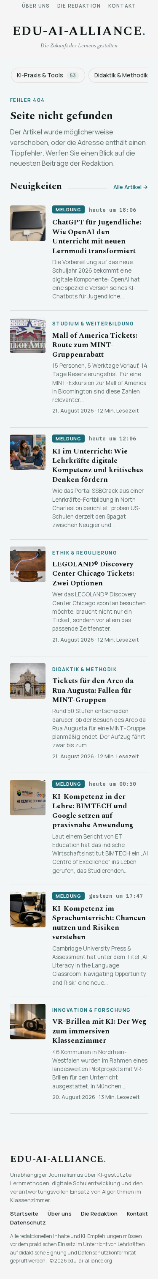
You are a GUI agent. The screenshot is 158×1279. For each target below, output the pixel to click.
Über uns (36, 5)
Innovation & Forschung (91, 1010)
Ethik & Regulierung (84, 552)
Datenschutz (28, 1222)
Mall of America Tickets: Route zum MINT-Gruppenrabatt (94, 345)
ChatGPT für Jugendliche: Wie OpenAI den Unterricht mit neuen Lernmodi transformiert (96, 236)
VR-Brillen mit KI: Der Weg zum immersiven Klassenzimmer (99, 1031)
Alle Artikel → (130, 187)
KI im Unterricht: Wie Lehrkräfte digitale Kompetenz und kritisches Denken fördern (97, 465)
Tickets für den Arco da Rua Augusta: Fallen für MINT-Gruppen (93, 690)
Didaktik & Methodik (84, 669)
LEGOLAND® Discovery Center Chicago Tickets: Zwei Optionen (93, 574)
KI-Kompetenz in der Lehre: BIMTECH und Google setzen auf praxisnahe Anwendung (92, 811)
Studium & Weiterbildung (93, 323)
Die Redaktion (79, 5)
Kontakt (122, 5)
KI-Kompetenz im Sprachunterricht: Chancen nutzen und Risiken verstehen (99, 923)
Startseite (24, 1213)
